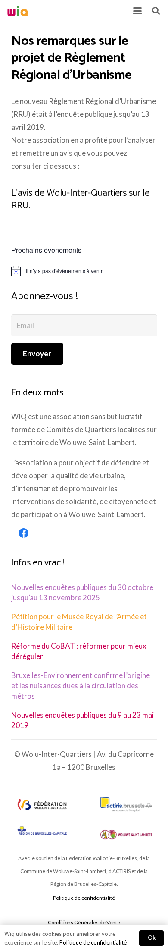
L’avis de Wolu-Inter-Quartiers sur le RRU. (80, 199)
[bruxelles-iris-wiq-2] (41, 831)
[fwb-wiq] (41, 804)
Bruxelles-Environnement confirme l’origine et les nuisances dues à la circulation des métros (80, 685)
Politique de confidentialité (84, 898)
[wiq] (17, 11)
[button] (137, 10)
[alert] (84, 271)
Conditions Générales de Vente (84, 922)
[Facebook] (23, 533)
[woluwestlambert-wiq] (126, 834)
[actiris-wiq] (126, 804)
